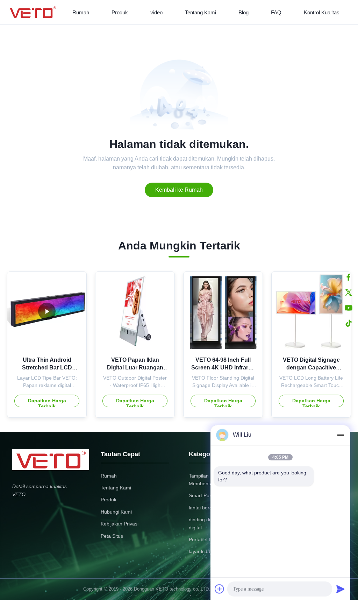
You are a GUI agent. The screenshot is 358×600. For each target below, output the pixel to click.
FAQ (276, 12)
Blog (243, 12)
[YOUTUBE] (348, 308)
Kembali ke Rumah (179, 190)
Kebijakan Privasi (119, 524)
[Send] (340, 589)
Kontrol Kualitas (321, 12)
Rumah (80, 12)
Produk (120, 12)
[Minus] (340, 435)
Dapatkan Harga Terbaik (47, 402)
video (156, 12)
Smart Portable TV (209, 495)
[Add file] (219, 589)
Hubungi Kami (116, 512)
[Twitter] (348, 292)
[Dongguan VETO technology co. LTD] (34, 12)
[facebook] (348, 277)
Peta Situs (112, 536)
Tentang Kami (200, 12)
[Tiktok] (348, 323)
